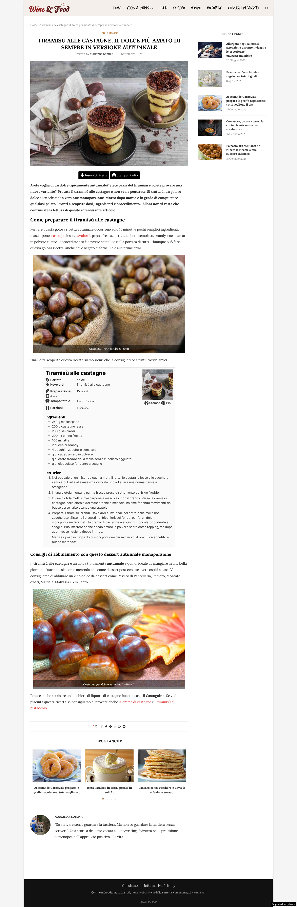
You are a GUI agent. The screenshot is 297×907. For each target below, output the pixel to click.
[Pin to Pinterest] (110, 726)
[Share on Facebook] (102, 726)
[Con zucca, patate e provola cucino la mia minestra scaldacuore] (210, 128)
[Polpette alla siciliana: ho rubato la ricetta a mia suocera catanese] (210, 152)
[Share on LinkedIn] (115, 726)
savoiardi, (83, 235)
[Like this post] (96, 726)
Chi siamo (130, 885)
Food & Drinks (139, 8)
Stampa (154, 403)
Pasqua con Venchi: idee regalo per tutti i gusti (242, 74)
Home (117, 8)
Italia (163, 8)
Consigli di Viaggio (243, 8)
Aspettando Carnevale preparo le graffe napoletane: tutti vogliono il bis (246, 100)
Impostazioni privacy (283, 904)
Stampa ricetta (127, 175)
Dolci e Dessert (109, 33)
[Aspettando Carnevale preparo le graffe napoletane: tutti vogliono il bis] (57, 765)
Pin (168, 403)
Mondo (196, 8)
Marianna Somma (101, 54)
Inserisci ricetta (95, 175)
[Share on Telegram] (124, 726)
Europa (179, 8)
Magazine (214, 8)
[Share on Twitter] (106, 726)
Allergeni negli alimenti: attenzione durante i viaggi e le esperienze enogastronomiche (246, 49)
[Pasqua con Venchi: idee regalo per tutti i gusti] (210, 78)
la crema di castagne (135, 702)
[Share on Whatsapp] (119, 726)
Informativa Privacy (159, 885)
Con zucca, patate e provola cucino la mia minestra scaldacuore (244, 125)
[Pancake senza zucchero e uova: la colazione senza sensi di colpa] (162, 765)
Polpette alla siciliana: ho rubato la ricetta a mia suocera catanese (243, 150)
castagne (58, 235)
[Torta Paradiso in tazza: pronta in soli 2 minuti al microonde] (109, 765)
